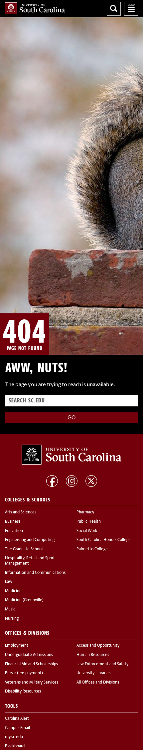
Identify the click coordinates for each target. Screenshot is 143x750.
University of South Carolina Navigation (131, 9)
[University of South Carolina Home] (35, 8)
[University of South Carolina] (71, 455)
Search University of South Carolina (114, 9)
